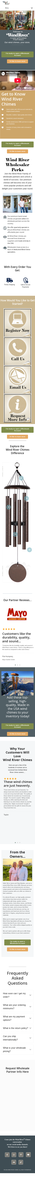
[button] (15, 665)
